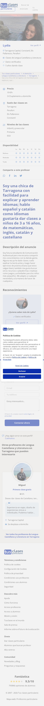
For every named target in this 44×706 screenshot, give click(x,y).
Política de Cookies (19, 357)
